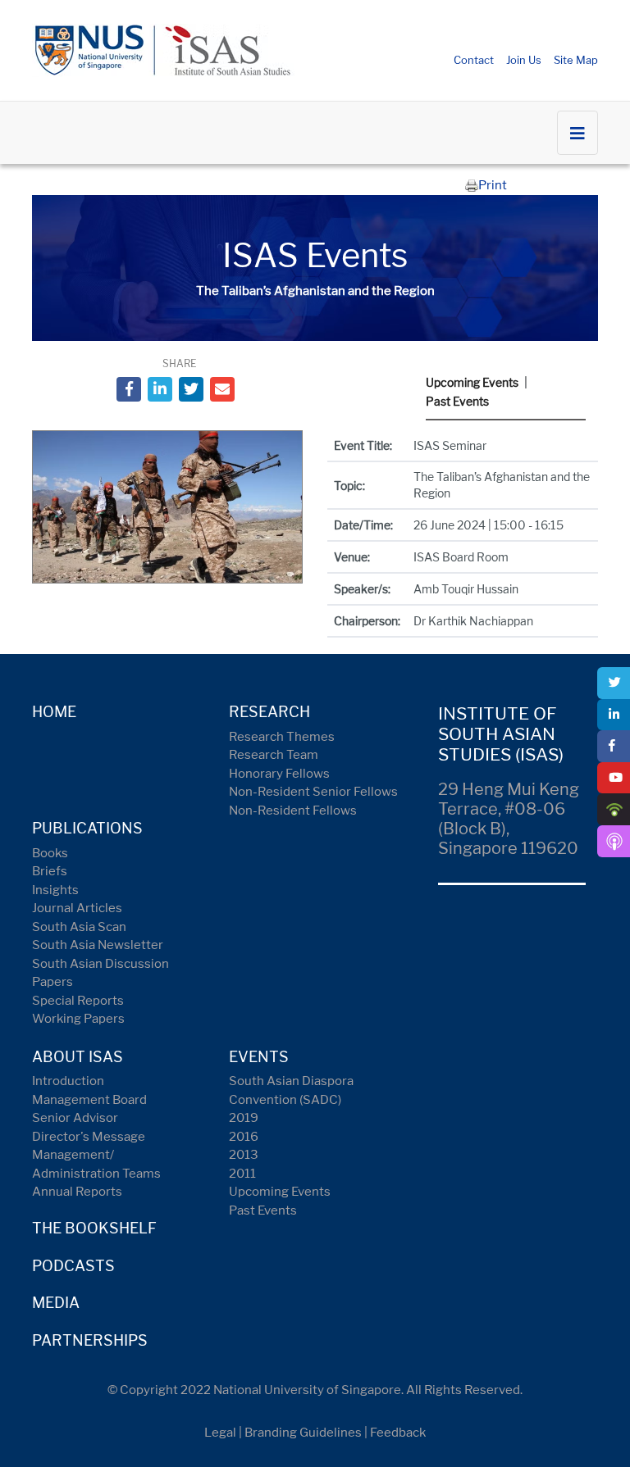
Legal (220, 1432)
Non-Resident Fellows (293, 810)
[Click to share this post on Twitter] (191, 389)
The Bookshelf (94, 1228)
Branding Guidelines (303, 1432)
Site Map (576, 59)
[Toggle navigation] (577, 133)
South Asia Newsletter (97, 945)
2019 (243, 1117)
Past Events (457, 401)
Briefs (49, 871)
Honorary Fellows (279, 773)
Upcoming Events (472, 382)
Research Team (273, 754)
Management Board (89, 1099)
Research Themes (282, 736)
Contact (474, 59)
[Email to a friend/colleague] (222, 389)
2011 (242, 1173)
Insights (55, 890)
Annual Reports (77, 1191)
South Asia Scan (79, 927)
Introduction (68, 1081)
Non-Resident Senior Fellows (313, 791)
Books (50, 853)
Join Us (523, 59)
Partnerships (90, 1340)
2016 (243, 1136)
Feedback (398, 1432)
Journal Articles (77, 908)
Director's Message (88, 1136)
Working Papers (78, 1018)
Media (56, 1302)
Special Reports (78, 1000)
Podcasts (73, 1265)
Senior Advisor (75, 1117)
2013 (243, 1154)
